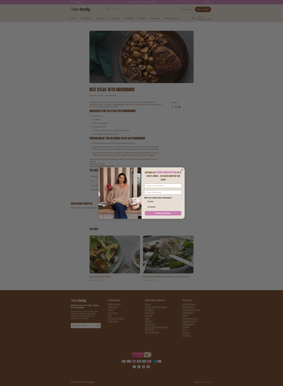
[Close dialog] (182, 169)
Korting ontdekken (163, 213)
